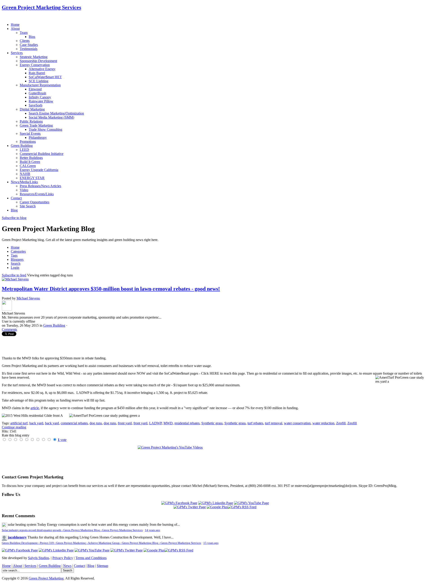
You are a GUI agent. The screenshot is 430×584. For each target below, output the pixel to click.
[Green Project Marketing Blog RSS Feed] (242, 507)
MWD (168, 423)
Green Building (54, 325)
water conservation (297, 423)
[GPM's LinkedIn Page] (215, 503)
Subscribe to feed (14, 275)
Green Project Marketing (46, 578)
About (17, 566)
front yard (125, 423)
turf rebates (255, 423)
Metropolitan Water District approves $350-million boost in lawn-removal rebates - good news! (111, 289)
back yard (36, 423)
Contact (79, 566)
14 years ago (152, 530)
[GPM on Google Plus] (217, 507)
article (34, 408)
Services (30, 566)
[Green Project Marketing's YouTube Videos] (215, 458)
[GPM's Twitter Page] (190, 507)
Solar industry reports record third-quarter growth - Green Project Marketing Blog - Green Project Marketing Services (72, 530)
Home (6, 566)
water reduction (323, 423)
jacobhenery (17, 537)
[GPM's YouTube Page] (251, 503)
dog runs (96, 423)
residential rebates (187, 423)
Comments (9, 329)
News (67, 566)
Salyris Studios (38, 558)
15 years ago (211, 543)
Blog (90, 566)
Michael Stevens (28, 298)
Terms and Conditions (91, 558)
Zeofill (341, 423)
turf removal (273, 423)
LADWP (155, 423)
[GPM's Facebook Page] (179, 503)
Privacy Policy (62, 558)
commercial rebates (74, 423)
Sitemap (102, 566)
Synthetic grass (212, 423)
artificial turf (19, 423)
